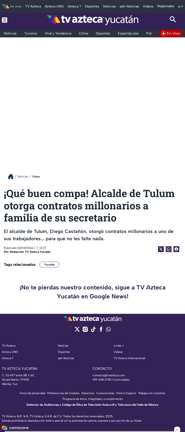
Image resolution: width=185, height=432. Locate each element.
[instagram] (85, 331)
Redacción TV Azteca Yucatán (30, 252)
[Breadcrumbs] (13, 176)
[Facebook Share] (176, 249)
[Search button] (173, 20)
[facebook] (101, 331)
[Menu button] (12, 20)
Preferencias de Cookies (63, 393)
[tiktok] (93, 331)
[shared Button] (169, 249)
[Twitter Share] (161, 249)
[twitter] (77, 331)
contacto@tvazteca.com (108, 375)
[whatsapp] (108, 330)
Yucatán (49, 264)
